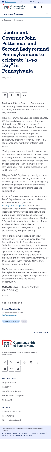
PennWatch (7, 416)
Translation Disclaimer (38, 433)
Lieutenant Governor (13, 14)
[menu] (46, 7)
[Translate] (34, 7)
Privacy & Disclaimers (20, 433)
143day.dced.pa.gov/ (13, 205)
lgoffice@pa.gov (9, 315)
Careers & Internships (11, 411)
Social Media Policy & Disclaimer (21, 435)
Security (5, 435)
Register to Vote (9, 382)
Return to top (40, 333)
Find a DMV (6, 387)
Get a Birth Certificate (11, 391)
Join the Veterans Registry (13, 395)
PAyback (6, 400)
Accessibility (6, 433)
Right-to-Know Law (10, 420)
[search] (41, 7)
